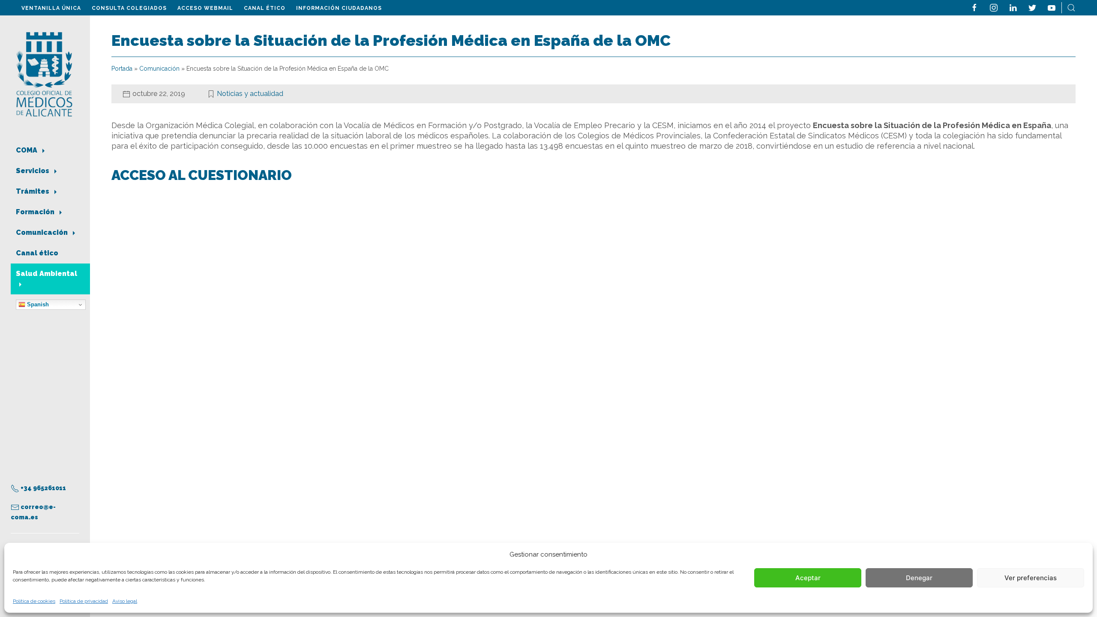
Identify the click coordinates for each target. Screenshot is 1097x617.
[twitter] (1032, 7)
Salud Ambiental (46, 274)
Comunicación (42, 232)
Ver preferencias (1030, 578)
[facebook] (974, 7)
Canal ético (264, 8)
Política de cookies (34, 601)
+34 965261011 (42, 488)
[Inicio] (44, 73)
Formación (36, 212)
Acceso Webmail (205, 8)
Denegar (919, 578)
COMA (27, 150)
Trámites (33, 191)
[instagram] (993, 7)
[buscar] (1071, 7)
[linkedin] (1013, 7)
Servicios (33, 171)
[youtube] (1051, 7)
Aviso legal (124, 601)
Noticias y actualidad (250, 94)
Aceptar (808, 578)
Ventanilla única (51, 8)
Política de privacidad (84, 601)
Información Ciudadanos (339, 8)
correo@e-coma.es (33, 512)
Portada (121, 68)
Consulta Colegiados (129, 8)
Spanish (37, 304)
